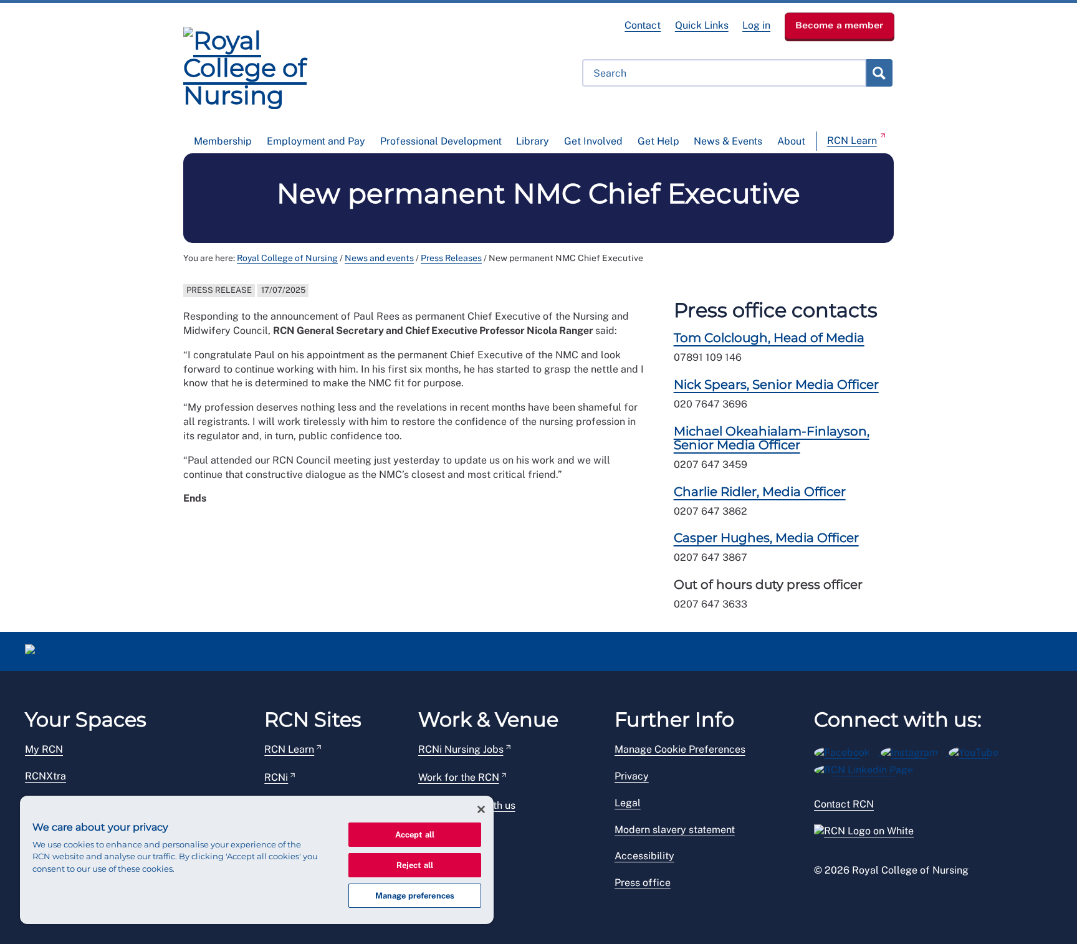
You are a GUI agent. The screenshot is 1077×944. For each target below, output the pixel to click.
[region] (257, 860)
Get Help (658, 141)
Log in (756, 25)
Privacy (632, 776)
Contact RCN (844, 804)
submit (879, 73)
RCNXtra (45, 776)
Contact (643, 25)
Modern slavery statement (675, 830)
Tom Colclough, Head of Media (769, 337)
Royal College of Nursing (287, 258)
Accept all (414, 834)
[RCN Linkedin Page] (867, 768)
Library (532, 141)
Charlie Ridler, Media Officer (760, 491)
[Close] (481, 809)
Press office (643, 883)
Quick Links (702, 25)
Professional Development (441, 141)
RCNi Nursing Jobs (461, 749)
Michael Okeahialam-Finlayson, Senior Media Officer (771, 438)
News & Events (728, 141)
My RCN (44, 749)
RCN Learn (852, 140)
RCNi (276, 777)
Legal (628, 803)
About (791, 141)
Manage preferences (414, 895)
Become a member (839, 25)
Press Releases (451, 258)
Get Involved (593, 141)
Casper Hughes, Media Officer (766, 537)
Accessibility (644, 856)
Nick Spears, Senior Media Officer (776, 384)
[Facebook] (847, 750)
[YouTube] (978, 750)
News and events (379, 258)
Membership (223, 141)
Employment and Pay (316, 141)
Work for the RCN (458, 777)
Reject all (414, 865)
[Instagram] (915, 750)
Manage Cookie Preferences (680, 749)
